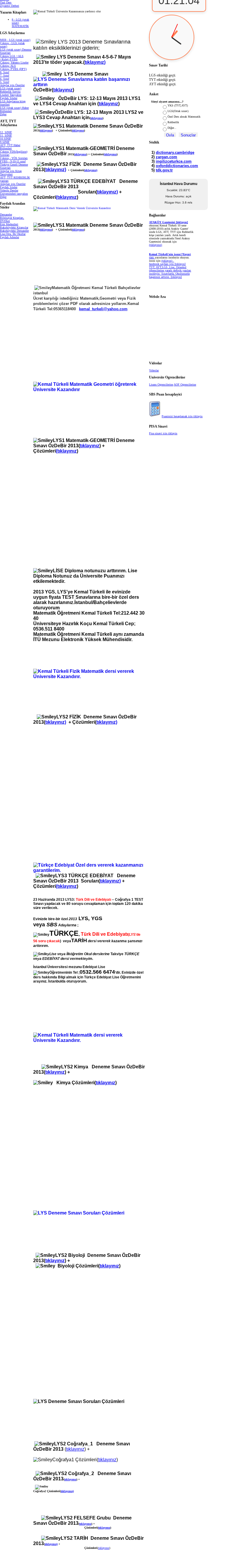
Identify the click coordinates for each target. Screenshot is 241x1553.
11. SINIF (6, 135)
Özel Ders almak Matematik (184, 116)
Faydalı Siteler (8, 98)
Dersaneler (6, 214)
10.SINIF (5, 138)
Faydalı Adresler (9, 237)
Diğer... (172, 127)
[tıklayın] (176, 276)
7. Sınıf (4, 75)
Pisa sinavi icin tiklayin (163, 433)
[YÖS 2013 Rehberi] (33, 287)
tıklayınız (63, 89)
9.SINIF (5, 142)
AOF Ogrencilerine (185, 384)
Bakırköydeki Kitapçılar (14, 227)
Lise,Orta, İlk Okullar (13, 234)
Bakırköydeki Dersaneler (14, 230)
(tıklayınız (110, 154)
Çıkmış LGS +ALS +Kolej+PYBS (12, 57)
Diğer (3, 114)
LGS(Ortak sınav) (178, 111)
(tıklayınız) (155, 244)
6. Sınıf (4, 78)
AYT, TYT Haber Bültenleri (10, 147)
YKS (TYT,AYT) (178, 105)
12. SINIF (6, 132)
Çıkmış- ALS (8, 65)
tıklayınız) (55, 169)
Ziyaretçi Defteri (9, 5)
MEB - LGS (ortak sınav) (15, 39)
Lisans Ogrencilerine (161, 384)
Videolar (154, 370)
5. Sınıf (4, 82)
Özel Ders (5, 2)
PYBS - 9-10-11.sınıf (13, 161)
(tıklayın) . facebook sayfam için (162, 262)
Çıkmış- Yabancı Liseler (14, 62)
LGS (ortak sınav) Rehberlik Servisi (10, 90)
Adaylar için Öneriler (12, 85)
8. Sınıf (4, 72)
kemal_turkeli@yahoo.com (103, 309)
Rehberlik (173, 122)
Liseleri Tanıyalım (10, 94)
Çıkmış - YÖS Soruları (14, 158)
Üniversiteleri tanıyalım (14, 193)
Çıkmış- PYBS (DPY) (13, 69)
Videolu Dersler (9, 190)
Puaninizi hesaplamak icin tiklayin (182, 416)
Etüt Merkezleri (9, 224)
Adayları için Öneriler (13, 184)
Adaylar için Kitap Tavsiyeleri (11, 172)
